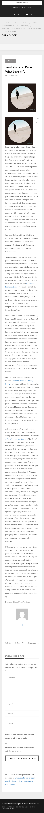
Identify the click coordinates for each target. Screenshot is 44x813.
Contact (32, 807)
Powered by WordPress (10, 804)
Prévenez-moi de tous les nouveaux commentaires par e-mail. (19, 736)
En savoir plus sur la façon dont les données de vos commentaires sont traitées (20, 781)
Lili (6, 76)
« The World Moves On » (14, 439)
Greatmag (27, 804)
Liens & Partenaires (8, 807)
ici (29, 193)
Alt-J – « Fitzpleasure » (30, 643)
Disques (11, 61)
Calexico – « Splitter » (13, 643)
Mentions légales (22, 807)
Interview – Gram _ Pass (22, 7)
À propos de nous (9, 808)
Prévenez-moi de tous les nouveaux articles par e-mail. (19, 749)
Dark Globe (9, 35)
